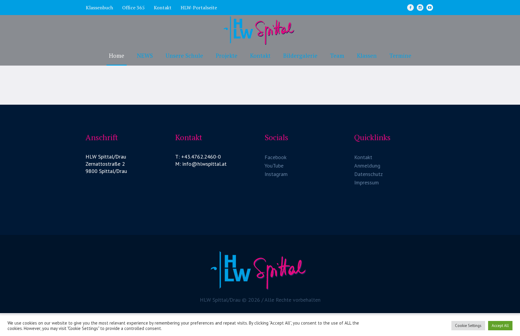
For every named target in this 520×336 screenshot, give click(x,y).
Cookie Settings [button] (468, 325)
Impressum (366, 182)
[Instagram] (420, 7)
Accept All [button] (500, 325)
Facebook (275, 157)
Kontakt (363, 157)
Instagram (276, 174)
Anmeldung (367, 165)
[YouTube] (429, 7)
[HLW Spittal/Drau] (260, 270)
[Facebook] (410, 7)
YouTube (274, 165)
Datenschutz (368, 174)
